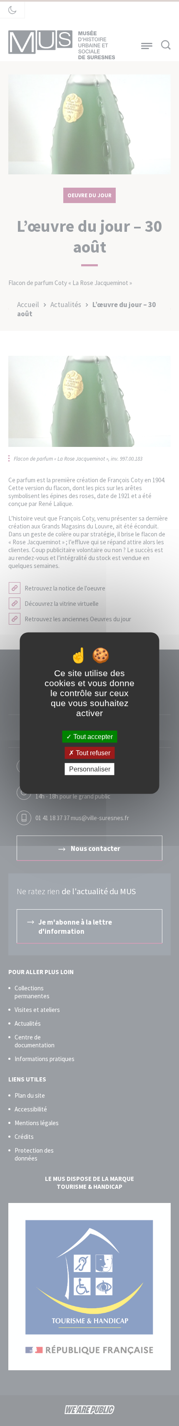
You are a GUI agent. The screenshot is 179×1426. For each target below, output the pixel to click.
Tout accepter (92, 736)
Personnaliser (89, 769)
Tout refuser (92, 752)
